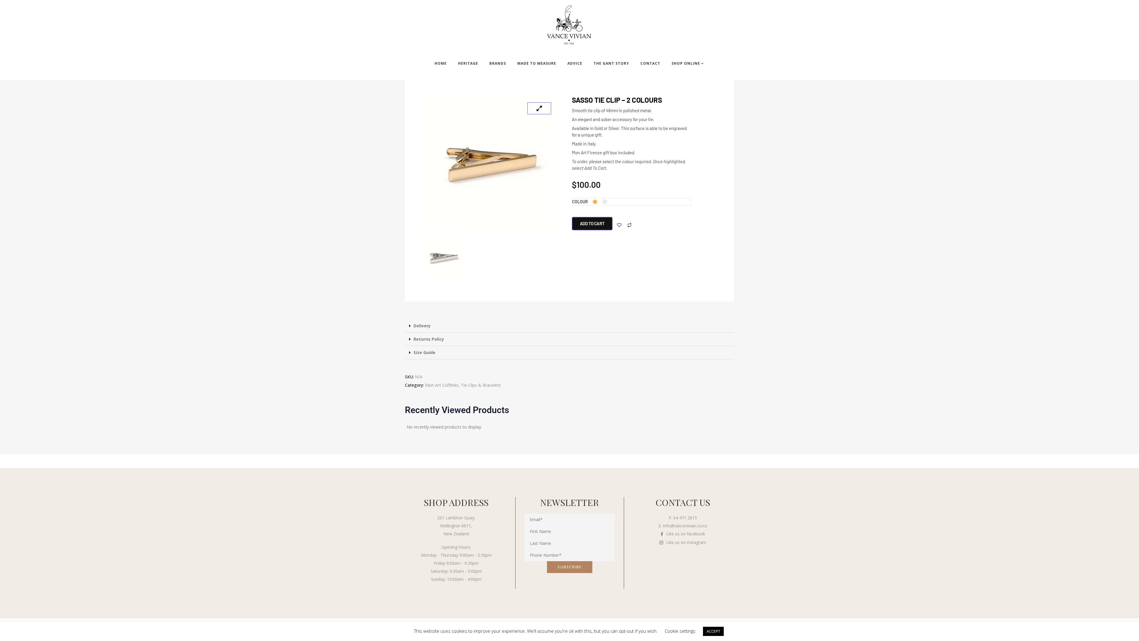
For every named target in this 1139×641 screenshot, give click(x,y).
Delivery (422, 326)
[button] (569, 326)
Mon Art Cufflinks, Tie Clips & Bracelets (463, 385)
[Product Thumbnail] (539, 108)
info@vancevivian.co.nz (685, 526)
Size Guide (424, 352)
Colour (580, 201)
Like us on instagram (686, 542)
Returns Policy (428, 339)
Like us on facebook (685, 534)
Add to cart (592, 223)
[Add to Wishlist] (619, 225)
